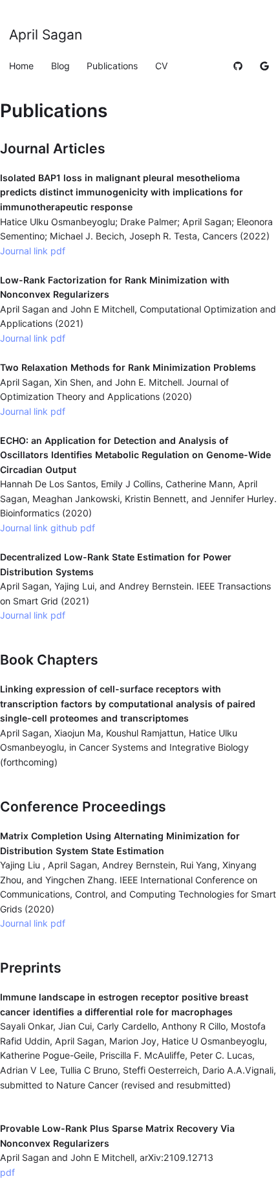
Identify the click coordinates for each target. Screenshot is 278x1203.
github (65, 527)
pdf (57, 250)
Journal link (24, 250)
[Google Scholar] (264, 65)
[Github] (237, 65)
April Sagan (45, 35)
